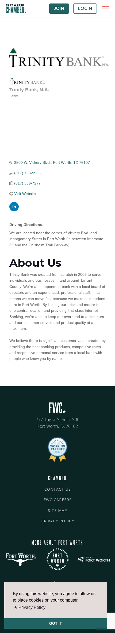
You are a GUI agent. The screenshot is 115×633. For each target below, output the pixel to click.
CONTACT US (57, 489)
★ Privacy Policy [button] (29, 607)
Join (59, 8)
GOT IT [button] (55, 623)
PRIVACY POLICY (57, 521)
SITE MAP (57, 510)
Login (85, 8)
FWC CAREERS (58, 500)
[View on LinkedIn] (14, 210)
